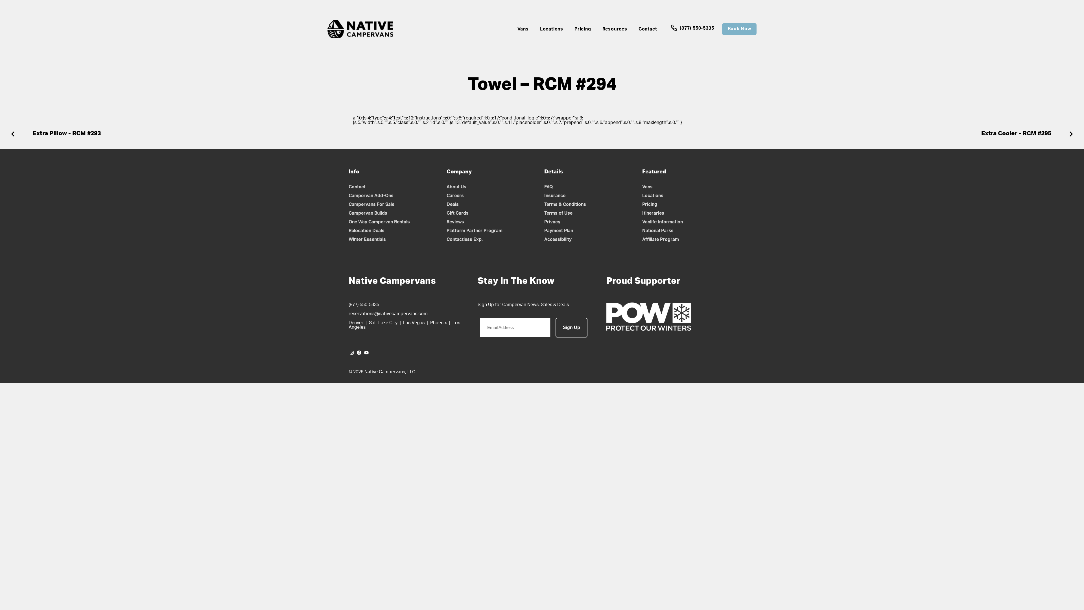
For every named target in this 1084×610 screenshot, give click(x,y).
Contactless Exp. (465, 239)
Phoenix (438, 323)
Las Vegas (414, 323)
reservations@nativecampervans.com (388, 313)
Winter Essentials (367, 239)
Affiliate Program (660, 239)
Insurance (554, 195)
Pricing (582, 29)
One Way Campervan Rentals (379, 222)
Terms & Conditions (565, 204)
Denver (356, 323)
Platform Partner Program (474, 230)
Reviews (455, 222)
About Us (456, 187)
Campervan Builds (368, 213)
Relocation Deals (366, 230)
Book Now (739, 29)
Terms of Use (558, 213)
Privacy (552, 222)
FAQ (548, 187)
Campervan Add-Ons (371, 195)
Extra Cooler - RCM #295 (1016, 133)
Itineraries (653, 213)
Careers (455, 195)
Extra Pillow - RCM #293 (67, 133)
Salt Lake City (383, 323)
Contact (648, 29)
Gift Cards (458, 213)
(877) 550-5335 (696, 28)
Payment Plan (558, 230)
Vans (523, 29)
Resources (614, 29)
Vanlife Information (662, 222)
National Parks (658, 230)
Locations (551, 29)
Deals (453, 204)
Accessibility (558, 239)
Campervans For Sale (371, 204)
